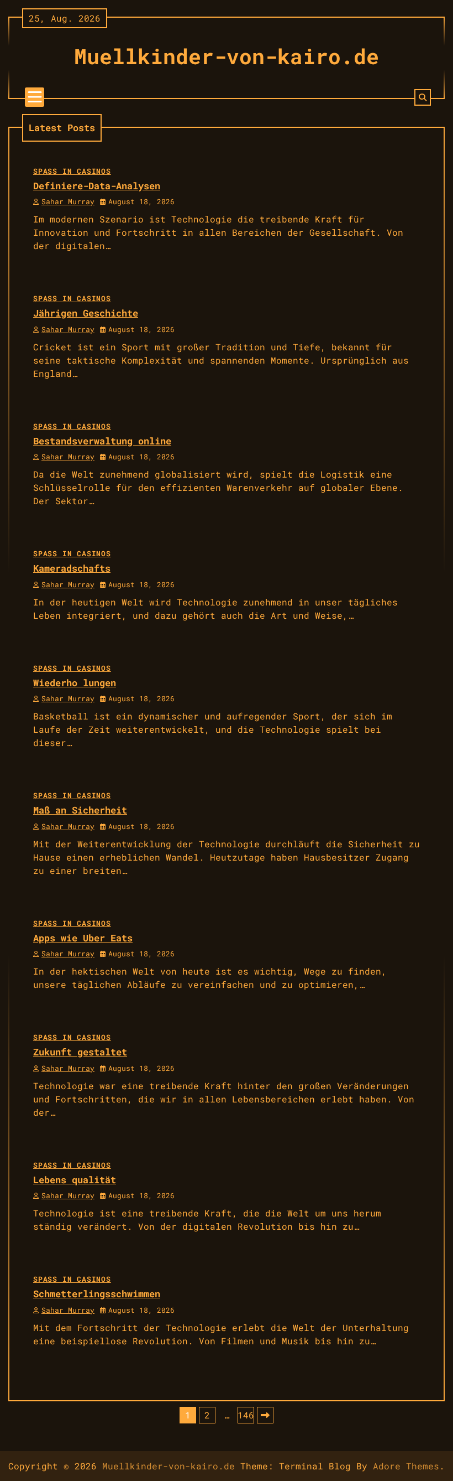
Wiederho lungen (74, 682)
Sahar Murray (67, 201)
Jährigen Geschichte (85, 313)
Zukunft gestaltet (80, 1051)
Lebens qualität (74, 1179)
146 (246, 1415)
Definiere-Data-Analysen (96, 185)
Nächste (265, 1415)
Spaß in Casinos (72, 171)
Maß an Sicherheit (80, 810)
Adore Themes (406, 1466)
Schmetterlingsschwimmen (96, 1293)
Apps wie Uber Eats (83, 937)
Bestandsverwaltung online (102, 440)
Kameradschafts (71, 568)
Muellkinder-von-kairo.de (226, 56)
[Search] (422, 97)
